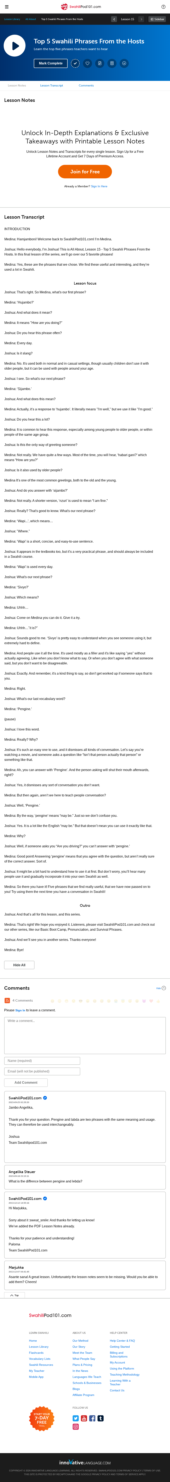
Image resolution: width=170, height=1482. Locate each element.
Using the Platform (122, 1368)
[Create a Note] (99, 63)
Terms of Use (151, 1470)
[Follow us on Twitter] (76, 1418)
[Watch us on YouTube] (84, 1418)
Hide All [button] (19, 965)
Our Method (80, 1340)
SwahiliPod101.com (110, 1470)
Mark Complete (51, 63)
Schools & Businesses (87, 1383)
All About (31, 19)
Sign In (20, 1010)
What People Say (84, 1358)
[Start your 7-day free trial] (42, 1419)
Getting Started (120, 1346)
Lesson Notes (17, 85)
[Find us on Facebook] (92, 1418)
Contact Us (117, 1390)
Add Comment (26, 1082)
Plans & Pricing (82, 1364)
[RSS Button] (7, 1000)
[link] (114, 19)
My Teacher (36, 1370)
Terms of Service (127, 1474)
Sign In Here (99, 186)
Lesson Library (12, 19)
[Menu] (6, 6)
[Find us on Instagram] (76, 1426)
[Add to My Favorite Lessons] (87, 63)
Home (33, 1340)
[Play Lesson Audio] (15, 46)
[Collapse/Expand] (85, 988)
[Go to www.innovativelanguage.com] (85, 1462)
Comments (86, 85)
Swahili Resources (41, 1364)
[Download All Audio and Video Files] (124, 63)
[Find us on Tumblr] (100, 1418)
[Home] (81, 9)
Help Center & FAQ (122, 1340)
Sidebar (159, 19)
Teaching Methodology (125, 1374)
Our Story (79, 1346)
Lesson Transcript (51, 85)
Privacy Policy (132, 1470)
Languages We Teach (87, 1376)
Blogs (76, 1389)
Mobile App (36, 1376)
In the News (80, 1370)
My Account (117, 1362)
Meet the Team (82, 1352)
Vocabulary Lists (39, 1358)
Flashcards (36, 1352)
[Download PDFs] (112, 63)
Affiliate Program (83, 1395)
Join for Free (85, 172)
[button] (163, 6)
